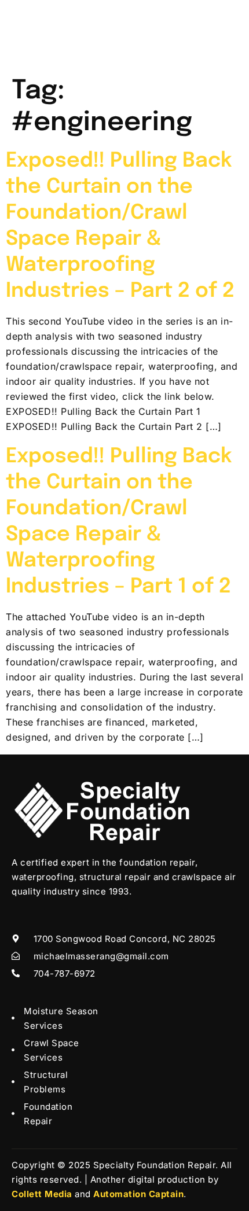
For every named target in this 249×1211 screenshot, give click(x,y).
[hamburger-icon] (224, 35)
